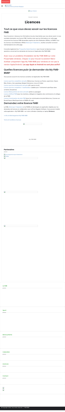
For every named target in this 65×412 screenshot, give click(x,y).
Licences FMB (6, 369)
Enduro (4, 322)
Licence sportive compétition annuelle (15, 81)
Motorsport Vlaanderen (33, 42)
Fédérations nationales (9, 299)
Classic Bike (6, 320)
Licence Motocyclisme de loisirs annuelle (16, 92)
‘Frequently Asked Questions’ (28, 49)
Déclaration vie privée (8, 303)
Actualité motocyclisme (9, 339)
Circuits (5, 298)
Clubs (4, 296)
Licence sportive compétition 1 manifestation (17, 87)
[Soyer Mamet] (32, 11)
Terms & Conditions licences (12, 120)
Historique (5, 292)
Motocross (5, 315)
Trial (4, 326)
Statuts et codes (7, 294)
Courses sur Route (8, 317)
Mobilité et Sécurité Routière (10, 343)
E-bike (4, 327)
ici (30, 59)
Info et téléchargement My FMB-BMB (16, 115)
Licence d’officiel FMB (10, 94)
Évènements (6, 357)
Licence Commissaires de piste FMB (15, 98)
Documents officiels (8, 301)
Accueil (30, 17)
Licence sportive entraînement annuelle (16, 85)
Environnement (7, 345)
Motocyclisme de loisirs (9, 341)
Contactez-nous (7, 380)
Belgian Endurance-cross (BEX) (11, 324)
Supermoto (5, 318)
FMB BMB (26, 407)
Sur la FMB (5, 290)
